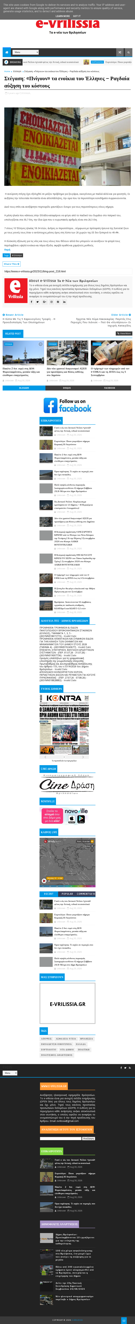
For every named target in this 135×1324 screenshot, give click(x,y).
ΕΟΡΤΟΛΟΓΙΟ (76, 62)
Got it (77, 16)
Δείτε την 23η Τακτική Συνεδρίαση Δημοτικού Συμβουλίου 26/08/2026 (70, 1286)
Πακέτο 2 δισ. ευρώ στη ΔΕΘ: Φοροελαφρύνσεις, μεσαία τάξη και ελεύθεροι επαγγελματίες (21, 372)
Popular (67, 894)
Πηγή (7, 249)
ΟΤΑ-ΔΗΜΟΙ (67, 1050)
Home (7, 71)
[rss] (130, 1068)
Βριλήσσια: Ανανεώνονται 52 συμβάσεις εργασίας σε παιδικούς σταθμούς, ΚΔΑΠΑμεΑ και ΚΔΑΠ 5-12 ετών (72, 605)
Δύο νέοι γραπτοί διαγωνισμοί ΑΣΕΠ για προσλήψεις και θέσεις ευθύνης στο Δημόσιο (67, 372)
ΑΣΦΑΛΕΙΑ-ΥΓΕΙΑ (66, 1039)
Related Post (13, 333)
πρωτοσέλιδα (59, 761)
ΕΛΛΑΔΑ (17, 71)
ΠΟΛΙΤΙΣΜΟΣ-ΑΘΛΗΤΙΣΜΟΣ (57, 1055)
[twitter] (125, 1068)
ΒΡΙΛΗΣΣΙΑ (86, 1039)
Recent (49, 894)
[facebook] (121, 1068)
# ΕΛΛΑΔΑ (17, 255)
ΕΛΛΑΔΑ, (26, 93)
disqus (67, 388)
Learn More (63, 16)
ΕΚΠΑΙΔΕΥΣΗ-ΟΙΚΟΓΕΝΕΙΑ (56, 1044)
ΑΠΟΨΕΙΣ (46, 1039)
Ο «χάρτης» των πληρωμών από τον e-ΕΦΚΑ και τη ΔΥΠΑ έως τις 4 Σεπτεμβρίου (110, 372)
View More (125, 333)
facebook (109, 388)
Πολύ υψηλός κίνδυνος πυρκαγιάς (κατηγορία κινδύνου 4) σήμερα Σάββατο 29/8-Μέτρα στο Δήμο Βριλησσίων (73, 488)
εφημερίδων (72, 761)
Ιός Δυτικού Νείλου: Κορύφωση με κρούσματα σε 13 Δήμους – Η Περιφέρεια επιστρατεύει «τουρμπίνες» (73, 504)
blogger (24, 388)
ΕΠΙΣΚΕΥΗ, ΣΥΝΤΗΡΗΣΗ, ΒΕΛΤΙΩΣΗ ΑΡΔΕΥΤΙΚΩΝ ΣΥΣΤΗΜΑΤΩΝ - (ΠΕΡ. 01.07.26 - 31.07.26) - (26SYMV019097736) (67, 652)
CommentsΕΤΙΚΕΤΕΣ (86, 895)
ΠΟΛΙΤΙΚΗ (84, 1050)
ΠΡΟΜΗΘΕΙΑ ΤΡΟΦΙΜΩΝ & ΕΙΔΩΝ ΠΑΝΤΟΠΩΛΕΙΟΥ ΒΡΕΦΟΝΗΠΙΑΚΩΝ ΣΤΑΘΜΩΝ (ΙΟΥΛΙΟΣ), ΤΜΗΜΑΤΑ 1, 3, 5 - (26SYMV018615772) (66, 631)
